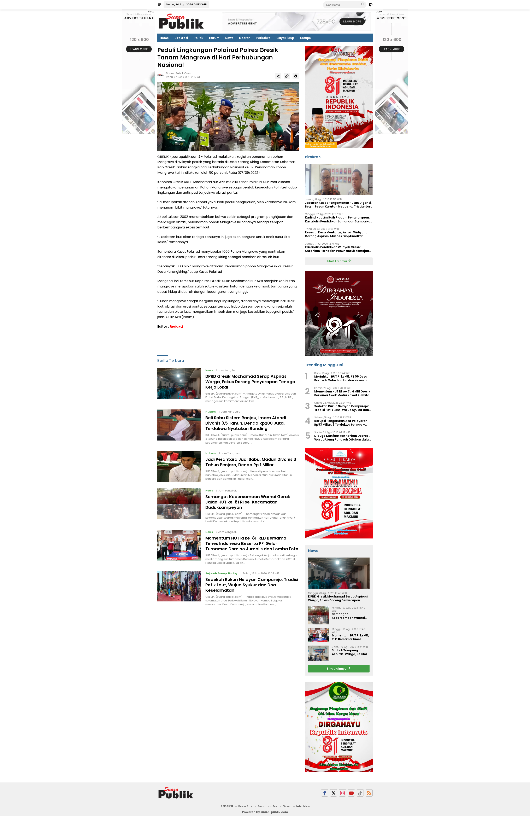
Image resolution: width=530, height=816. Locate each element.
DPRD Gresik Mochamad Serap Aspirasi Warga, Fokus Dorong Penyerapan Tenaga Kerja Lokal (250, 381)
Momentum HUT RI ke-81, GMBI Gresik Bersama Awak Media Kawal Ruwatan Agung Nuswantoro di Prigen (342, 393)
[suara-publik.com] (176, 793)
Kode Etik (245, 806)
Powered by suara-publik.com (265, 812)
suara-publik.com (178, 73)
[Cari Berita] (362, 4)
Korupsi (306, 38)
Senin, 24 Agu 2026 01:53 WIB (186, 4)
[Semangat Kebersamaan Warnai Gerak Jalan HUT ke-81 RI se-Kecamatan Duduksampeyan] (179, 505)
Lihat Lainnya (337, 261)
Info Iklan (303, 806)
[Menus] (159, 4)
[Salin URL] (287, 76)
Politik (198, 38)
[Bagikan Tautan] (278, 76)
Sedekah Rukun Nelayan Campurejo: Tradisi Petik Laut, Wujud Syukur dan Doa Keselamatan (251, 585)
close (151, 11)
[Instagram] (342, 793)
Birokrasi (181, 38)
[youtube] (351, 793)
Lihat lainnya (337, 668)
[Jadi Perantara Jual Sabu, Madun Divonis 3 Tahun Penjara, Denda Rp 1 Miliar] (179, 466)
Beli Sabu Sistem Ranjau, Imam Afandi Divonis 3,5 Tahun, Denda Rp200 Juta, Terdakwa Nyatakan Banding (245, 423)
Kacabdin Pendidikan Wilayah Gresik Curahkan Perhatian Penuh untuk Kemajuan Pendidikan (338, 249)
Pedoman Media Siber (274, 806)
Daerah (245, 38)
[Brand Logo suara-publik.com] (181, 21)
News (229, 38)
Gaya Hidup (285, 38)
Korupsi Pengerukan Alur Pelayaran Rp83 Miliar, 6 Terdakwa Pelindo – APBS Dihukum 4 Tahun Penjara (340, 422)
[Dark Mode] (371, 4)
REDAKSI (227, 806)
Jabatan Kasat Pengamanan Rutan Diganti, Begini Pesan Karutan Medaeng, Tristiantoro (338, 204)
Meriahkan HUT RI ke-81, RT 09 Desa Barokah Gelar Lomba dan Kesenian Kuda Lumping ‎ (341, 378)
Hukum (214, 38)
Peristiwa (263, 38)
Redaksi (176, 326)
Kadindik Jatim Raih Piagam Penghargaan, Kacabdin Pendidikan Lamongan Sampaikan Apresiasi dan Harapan (338, 219)
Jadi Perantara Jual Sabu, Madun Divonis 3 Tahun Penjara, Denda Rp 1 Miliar (250, 462)
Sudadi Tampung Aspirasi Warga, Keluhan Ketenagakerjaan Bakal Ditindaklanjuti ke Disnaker (350, 652)
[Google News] (360, 793)
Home (164, 38)
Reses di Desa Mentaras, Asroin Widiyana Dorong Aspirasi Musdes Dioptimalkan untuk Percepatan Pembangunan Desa (336, 234)
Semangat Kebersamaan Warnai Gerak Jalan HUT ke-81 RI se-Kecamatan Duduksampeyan (247, 502)
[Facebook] (324, 793)
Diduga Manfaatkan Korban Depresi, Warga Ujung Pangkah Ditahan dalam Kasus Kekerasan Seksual (343, 437)
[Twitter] (333, 793)
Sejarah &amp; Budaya (222, 574)
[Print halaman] (296, 76)
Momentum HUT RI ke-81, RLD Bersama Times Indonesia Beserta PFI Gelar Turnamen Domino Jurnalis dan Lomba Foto (251, 543)
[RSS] (369, 793)
